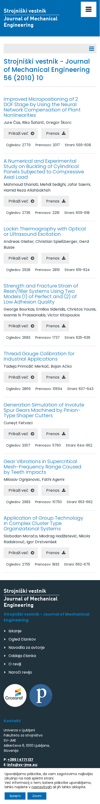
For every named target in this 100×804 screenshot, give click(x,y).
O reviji (14, 664)
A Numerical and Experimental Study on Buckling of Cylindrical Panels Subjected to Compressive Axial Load (44, 169)
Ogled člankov (22, 639)
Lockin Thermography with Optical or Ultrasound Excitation (45, 231)
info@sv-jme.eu (22, 764)
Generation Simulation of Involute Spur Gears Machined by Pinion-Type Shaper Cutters (44, 410)
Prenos (52, 133)
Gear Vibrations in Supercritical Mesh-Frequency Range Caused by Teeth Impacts (42, 466)
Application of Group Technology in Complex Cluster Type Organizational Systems (43, 523)
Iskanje (15, 631)
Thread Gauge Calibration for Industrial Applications (39, 356)
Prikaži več (18, 133)
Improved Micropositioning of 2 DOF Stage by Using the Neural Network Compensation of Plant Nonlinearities (42, 107)
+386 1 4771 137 (20, 759)
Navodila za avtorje (26, 647)
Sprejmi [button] (15, 796)
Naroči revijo (20, 672)
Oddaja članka (22, 656)
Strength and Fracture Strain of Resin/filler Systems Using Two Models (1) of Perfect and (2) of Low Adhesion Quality (41, 293)
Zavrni (37, 796)
